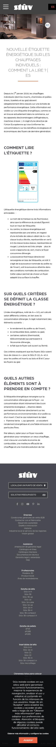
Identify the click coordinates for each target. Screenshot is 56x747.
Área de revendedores (28, 578)
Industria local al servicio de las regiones (27, 531)
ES (52, 6)
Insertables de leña (28, 645)
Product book (27, 576)
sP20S (28, 634)
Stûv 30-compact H (28, 616)
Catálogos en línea (27, 549)
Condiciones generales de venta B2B (28, 518)
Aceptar (28, 740)
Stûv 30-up (28, 597)
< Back (10, 22)
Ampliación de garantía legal (27, 547)
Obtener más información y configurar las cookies (28, 734)
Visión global (28, 534)
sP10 (28, 629)
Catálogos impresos (28, 552)
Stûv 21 (27, 653)
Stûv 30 (27, 594)
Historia (27, 528)
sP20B (28, 631)
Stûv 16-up (28, 605)
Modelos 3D (27, 573)
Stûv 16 (27, 600)
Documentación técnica (28, 555)
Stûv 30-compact (28, 613)
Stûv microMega (27, 663)
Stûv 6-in (28, 647)
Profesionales (27, 570)
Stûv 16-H (27, 608)
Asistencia (28, 544)
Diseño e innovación (28, 526)
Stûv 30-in (28, 658)
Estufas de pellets (28, 626)
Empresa (28, 515)
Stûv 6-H (28, 592)
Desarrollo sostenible (27, 523)
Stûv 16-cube (28, 602)
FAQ (28, 560)
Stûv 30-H (27, 610)
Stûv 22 (27, 655)
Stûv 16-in (28, 650)
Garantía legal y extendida (28, 557)
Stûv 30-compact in (28, 660)
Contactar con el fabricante (28, 520)
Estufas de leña (28, 589)
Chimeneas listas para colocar (28, 674)
